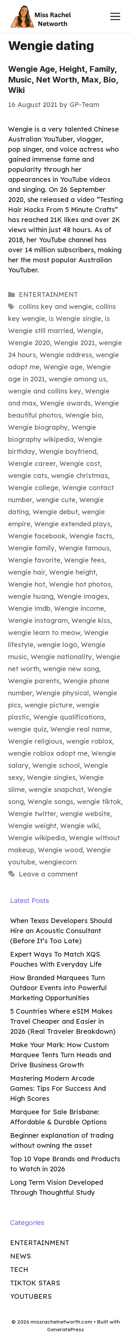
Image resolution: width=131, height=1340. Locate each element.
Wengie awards (65, 403)
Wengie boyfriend (67, 451)
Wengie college (33, 487)
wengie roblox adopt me (48, 753)
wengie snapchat (56, 789)
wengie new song (71, 668)
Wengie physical (62, 693)
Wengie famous (84, 548)
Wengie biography (38, 427)
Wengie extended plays (72, 524)
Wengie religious (35, 741)
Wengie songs (50, 801)
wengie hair (26, 572)
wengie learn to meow (44, 632)
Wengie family (31, 548)
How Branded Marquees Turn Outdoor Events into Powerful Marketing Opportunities (58, 987)
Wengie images (82, 596)
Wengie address (66, 355)
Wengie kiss (91, 620)
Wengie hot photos (80, 584)
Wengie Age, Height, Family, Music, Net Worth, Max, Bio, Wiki (63, 79)
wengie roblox (89, 741)
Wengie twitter (32, 813)
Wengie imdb (29, 608)
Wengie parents (33, 681)
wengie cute (56, 499)
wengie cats (27, 475)
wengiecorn (58, 862)
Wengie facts (90, 536)
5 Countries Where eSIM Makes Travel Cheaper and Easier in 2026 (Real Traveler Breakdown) (63, 1021)
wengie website (85, 813)
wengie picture (49, 705)
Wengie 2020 (29, 342)
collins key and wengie (55, 306)
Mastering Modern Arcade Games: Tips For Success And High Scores (58, 1088)
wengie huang (30, 596)
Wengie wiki (79, 825)
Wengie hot (26, 584)
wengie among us (77, 379)
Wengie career (32, 463)
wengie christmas (79, 475)
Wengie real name (80, 729)
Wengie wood (60, 850)
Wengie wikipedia (36, 838)
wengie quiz (27, 729)
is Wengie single (75, 318)
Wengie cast (79, 463)
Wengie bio (83, 415)
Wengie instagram (38, 620)
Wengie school (56, 765)
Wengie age (63, 367)
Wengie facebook (37, 536)
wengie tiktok (99, 801)
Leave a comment (48, 874)
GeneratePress (65, 1329)
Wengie (89, 330)
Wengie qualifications (68, 717)
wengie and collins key (44, 391)
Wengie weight (32, 825)
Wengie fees (84, 560)
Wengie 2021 (74, 342)
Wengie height (72, 572)
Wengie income (79, 608)
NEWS (20, 1256)
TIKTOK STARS (35, 1283)
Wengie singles (51, 777)
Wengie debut (55, 511)
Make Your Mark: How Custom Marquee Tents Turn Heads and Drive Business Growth (60, 1054)
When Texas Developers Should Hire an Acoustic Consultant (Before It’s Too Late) (61, 930)
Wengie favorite (34, 560)
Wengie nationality (61, 656)
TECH (19, 1269)
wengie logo (57, 644)
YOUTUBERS (31, 1296)
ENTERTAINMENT (48, 294)
